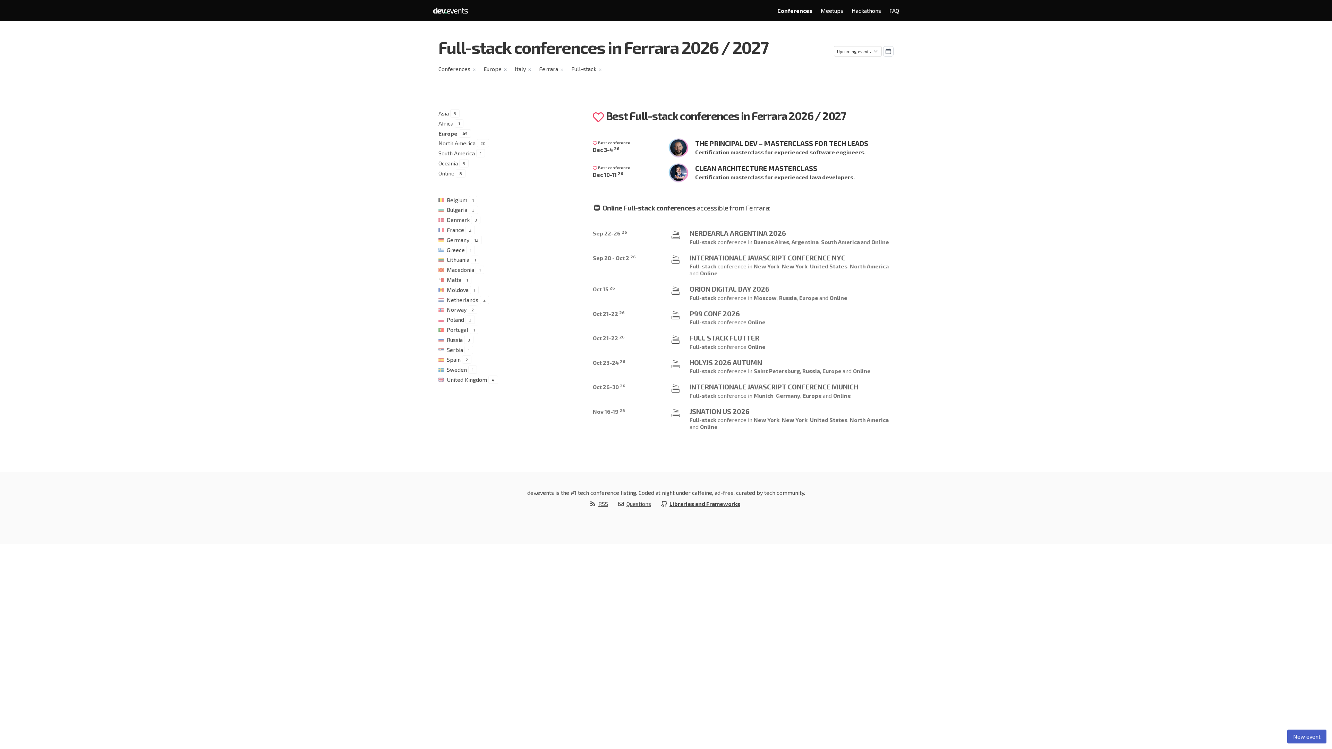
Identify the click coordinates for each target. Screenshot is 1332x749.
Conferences (794, 10)
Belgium (457, 200)
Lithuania (458, 259)
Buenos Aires (771, 242)
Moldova (458, 289)
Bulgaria (457, 209)
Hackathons (866, 10)
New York (766, 266)
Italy (520, 69)
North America (457, 143)
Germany (458, 239)
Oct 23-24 (609, 362)
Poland (455, 319)
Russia (455, 339)
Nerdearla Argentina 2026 (738, 233)
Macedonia (460, 269)
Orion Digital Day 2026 (729, 289)
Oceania (448, 163)
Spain (454, 359)
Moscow (765, 297)
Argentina (805, 242)
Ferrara (548, 69)
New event (1307, 736)
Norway (457, 309)
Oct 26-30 (609, 387)
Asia (443, 113)
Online (446, 173)
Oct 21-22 (609, 313)
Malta (454, 279)
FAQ (894, 10)
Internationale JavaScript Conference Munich (774, 386)
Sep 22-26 (610, 233)
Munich (764, 395)
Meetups (832, 10)
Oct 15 (604, 289)
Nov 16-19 (609, 411)
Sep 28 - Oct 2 (614, 258)
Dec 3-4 (606, 149)
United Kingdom (467, 379)
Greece (456, 250)
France (455, 229)
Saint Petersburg (777, 371)
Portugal (457, 329)
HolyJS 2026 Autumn (726, 362)
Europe (493, 69)
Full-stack (583, 69)
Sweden (457, 369)
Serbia (455, 349)
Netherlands (462, 299)
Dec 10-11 (608, 174)
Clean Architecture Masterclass (756, 168)
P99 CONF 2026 (715, 313)
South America (456, 153)
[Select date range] (888, 51)
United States (828, 266)
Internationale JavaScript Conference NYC (767, 257)
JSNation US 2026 (720, 411)
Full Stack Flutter (724, 338)
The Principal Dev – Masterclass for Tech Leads (781, 143)
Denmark (458, 219)
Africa (445, 123)
